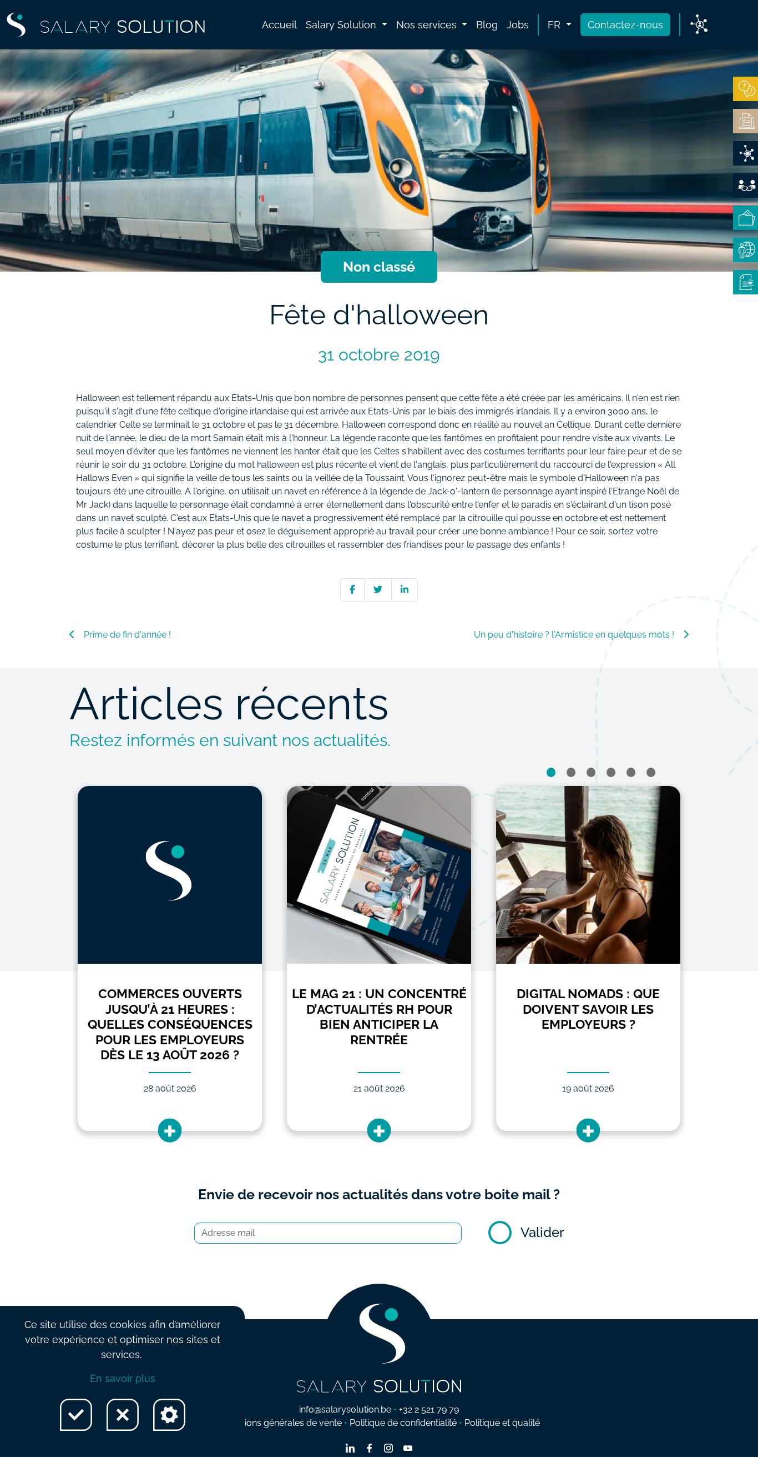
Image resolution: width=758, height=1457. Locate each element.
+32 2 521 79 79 (429, 1409)
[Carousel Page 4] (611, 772)
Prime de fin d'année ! (127, 634)
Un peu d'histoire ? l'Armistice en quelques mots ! (574, 634)
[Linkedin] (404, 589)
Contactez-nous (625, 25)
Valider (542, 1232)
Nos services (427, 25)
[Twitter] (377, 589)
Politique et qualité (502, 1423)
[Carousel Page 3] (591, 772)
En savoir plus (122, 1378)
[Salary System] (745, 282)
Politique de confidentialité (403, 1423)
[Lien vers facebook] (369, 1449)
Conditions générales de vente (280, 1423)
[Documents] (745, 121)
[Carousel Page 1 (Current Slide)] (551, 772)
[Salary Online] (745, 250)
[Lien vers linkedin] (350, 1449)
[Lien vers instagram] (388, 1449)
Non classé (379, 266)
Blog (487, 25)
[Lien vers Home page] (106, 25)
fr (555, 25)
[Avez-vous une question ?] (745, 89)
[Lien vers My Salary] (699, 25)
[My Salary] (745, 218)
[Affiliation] (745, 185)
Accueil (279, 25)
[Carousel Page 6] (650, 772)
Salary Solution (342, 25)
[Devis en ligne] (745, 153)
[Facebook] (352, 589)
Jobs (518, 25)
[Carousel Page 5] (630, 772)
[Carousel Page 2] (571, 772)
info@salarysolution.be (345, 1409)
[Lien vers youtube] (407, 1449)
